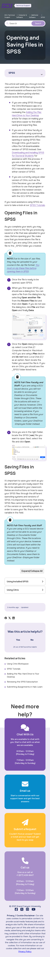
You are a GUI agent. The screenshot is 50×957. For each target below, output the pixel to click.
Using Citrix (13, 589)
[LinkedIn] (13, 618)
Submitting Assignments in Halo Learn (25, 687)
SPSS (43, 17)
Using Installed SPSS (17, 581)
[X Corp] (9, 618)
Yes (18, 639)
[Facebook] (6, 618)
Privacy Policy (24, 951)
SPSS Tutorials (37, 205)
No (32, 639)
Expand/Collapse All (32, 571)
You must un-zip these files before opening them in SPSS (23, 268)
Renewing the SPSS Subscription (22, 681)
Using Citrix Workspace (18, 663)
